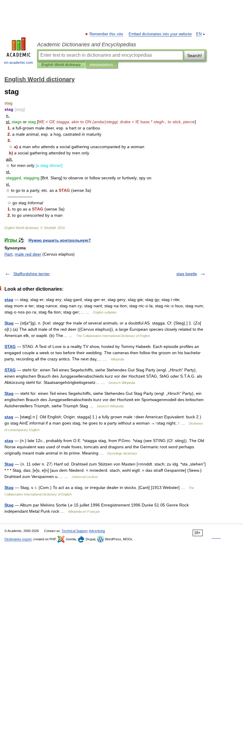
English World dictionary (61, 65)
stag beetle (186, 273)
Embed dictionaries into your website (160, 34)
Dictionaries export (17, 539)
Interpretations (101, 65)
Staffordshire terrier (31, 273)
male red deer (28, 254)
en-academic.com (18, 63)
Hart (8, 254)
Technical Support (74, 531)
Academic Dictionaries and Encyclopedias (86, 45)
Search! (194, 55)
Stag (9, 323)
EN (199, 34)
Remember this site (106, 34)
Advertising (97, 531)
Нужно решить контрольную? (59, 240)
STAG (10, 346)
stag (8, 299)
